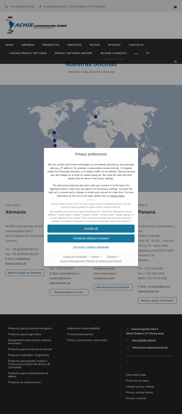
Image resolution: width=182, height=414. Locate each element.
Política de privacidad (75, 256)
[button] (91, 229)
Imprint (95, 256)
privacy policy (118, 196)
